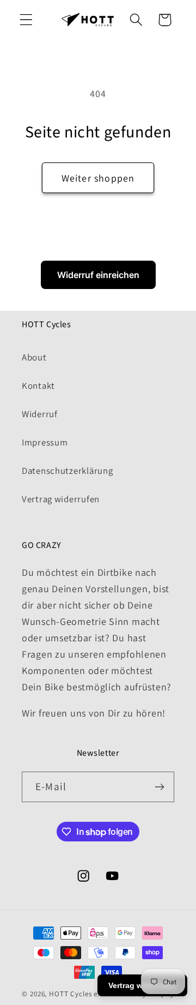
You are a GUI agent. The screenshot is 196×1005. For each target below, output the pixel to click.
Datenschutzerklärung (67, 471)
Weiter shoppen (98, 178)
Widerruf (40, 414)
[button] (26, 19)
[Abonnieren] (159, 787)
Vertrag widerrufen (61, 499)
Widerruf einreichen (98, 274)
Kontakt (38, 386)
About (34, 357)
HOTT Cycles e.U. (77, 993)
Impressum (45, 442)
